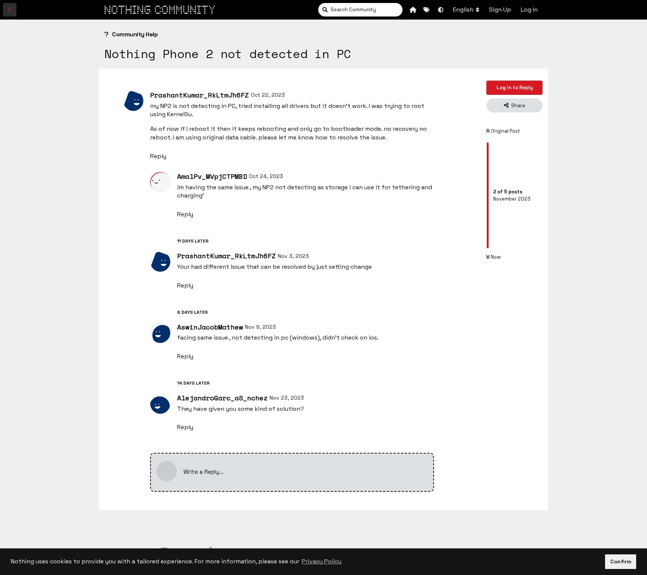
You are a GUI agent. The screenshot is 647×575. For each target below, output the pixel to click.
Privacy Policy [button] (321, 561)
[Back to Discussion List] (9, 9)
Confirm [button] (620, 561)
